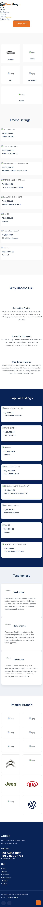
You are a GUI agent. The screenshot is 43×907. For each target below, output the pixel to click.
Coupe (21, 101)
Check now (21, 24)
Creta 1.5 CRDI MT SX (9, 153)
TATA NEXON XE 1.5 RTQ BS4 (12, 187)
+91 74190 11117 (11, 853)
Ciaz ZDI (5, 221)
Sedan (32, 59)
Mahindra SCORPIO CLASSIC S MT (14, 170)
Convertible (32, 80)
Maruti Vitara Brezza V (10, 238)
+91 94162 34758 (12, 855)
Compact (11, 60)
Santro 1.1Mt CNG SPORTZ (11, 204)
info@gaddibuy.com (8, 858)
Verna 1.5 (5, 255)
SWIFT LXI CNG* (8, 136)
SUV (10, 80)
